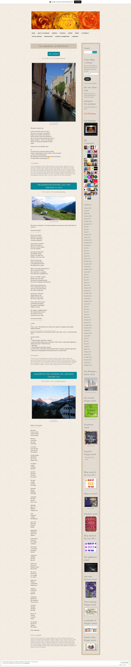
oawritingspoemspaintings (59, 58)
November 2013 (88, 328)
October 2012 (87, 362)
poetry (32, 173)
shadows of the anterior (55, 645)
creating (57, 639)
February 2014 (87, 320)
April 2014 (86, 314)
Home (33, 33)
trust (68, 645)
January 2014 (87, 322)
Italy (60, 170)
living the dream (71, 642)
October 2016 (87, 245)
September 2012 (88, 365)
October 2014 (87, 298)
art (70, 166)
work (58, 175)
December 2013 (88, 325)
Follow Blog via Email (89, 61)
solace (74, 173)
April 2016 (86, 253)
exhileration (47, 641)
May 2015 (86, 280)
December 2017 (88, 221)
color (32, 169)
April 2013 (86, 346)
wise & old (46, 364)
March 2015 (87, 285)
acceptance (60, 166)
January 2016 (87, 258)
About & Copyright (43, 33)
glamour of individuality (41, 360)
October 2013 (87, 330)
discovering (38, 641)
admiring (64, 638)
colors (34, 169)
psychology (57, 173)
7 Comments (34, 163)
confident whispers (62, 358)
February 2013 (87, 352)
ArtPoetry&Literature (65, 15)
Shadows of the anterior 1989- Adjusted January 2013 (53, 375)
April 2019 (86, 210)
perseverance (57, 172)
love (31, 172)
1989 (44, 638)
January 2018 (87, 218)
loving (34, 644)
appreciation (66, 166)
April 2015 (86, 282)
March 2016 (87, 256)
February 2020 (87, 208)
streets (39, 175)
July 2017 (86, 226)
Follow (87, 79)
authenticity (39, 167)
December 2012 (88, 357)
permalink (68, 175)
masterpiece (38, 644)
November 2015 (88, 264)
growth (44, 170)
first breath (61, 641)
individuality (57, 360)
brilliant (65, 167)
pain (45, 172)
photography (68, 172)
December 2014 (88, 293)
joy (65, 170)
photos (72, 172)
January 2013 (87, 354)
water (51, 175)
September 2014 (88, 301)
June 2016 (86, 250)
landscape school (54, 642)
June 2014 (86, 309)
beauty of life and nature (50, 167)
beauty (43, 167)
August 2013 (87, 336)
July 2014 (86, 306)
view (49, 175)
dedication (51, 169)
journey (63, 170)
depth (55, 169)
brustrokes (52, 639)
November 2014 (88, 296)
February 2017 (87, 234)
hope (52, 170)
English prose (69, 358)
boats (62, 167)
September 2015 (88, 269)
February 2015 (87, 288)
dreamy (58, 169)
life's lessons (35, 361)
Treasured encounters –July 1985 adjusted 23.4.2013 (53, 186)
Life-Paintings (90, 113)
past (58, 644)
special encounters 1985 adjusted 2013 (62, 363)
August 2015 (87, 272)
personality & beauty (66, 361)
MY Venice (54, 54)
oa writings (85, 33)
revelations (47, 363)
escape (42, 641)
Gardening (75, 36)
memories (44, 644)
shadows (70, 173)
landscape (49, 642)
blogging (58, 167)
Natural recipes (37, 36)
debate (74, 639)
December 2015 (88, 261)
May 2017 (86, 232)
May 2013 (86, 344)
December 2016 (88, 240)
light (74, 170)
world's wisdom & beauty (54, 364)
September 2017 (88, 224)
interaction (56, 170)
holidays (48, 170)
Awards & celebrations (62, 36)
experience (65, 169)
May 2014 (86, 312)
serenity (66, 173)
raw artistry (41, 363)
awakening (38, 639)
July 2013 (86, 338)
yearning (32, 647)
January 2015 (87, 290)
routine (44, 645)
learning (69, 170)
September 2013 (88, 333)
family (69, 169)
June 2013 (86, 341)
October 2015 (87, 266)
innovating (33, 642)
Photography (48, 36)
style (43, 175)
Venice (45, 175)
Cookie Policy (26, 663)
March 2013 (87, 349)
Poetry (70, 33)
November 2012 (88, 360)
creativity (38, 169)
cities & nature (71, 167)
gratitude (41, 170)
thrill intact (37, 364)
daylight (46, 169)
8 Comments (34, 355)
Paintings (63, 33)
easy (61, 169)
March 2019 (87, 213)
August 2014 (87, 304)
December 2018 (88, 216)
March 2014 (87, 317)
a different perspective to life (52, 166)
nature (34, 172)
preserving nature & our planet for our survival (44, 173)
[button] (87, 130)
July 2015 (86, 274)
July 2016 (86, 248)
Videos (77, 33)
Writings (54, 33)
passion (48, 172)
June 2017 (86, 229)
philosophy (62, 172)
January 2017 (87, 237)
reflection (62, 173)
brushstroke (47, 639)
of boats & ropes (39, 172)
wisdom (55, 175)
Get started (77, 1)
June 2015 (86, 277)
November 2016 (88, 242)
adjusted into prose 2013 (56, 638)
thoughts (65, 645)
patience (52, 172)
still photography (34, 175)
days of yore (70, 639)
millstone (49, 644)
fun (37, 170)
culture (42, 169)
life (72, 170)
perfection (53, 361)
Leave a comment (36, 635)
